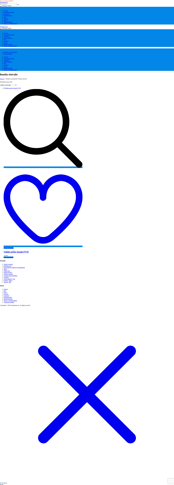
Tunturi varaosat (8, 274)
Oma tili (6, 19)
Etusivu (6, 10)
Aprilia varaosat (8, 264)
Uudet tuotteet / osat (9, 279)
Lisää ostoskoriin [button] (8, 257)
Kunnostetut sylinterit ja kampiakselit (14, 267)
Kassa (5, 20)
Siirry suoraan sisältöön (6, 1)
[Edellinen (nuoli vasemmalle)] (0, 484)
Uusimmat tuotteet (9, 12)
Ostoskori (6, 14)
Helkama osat (7, 266)
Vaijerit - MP (7, 282)
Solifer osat (7, 271)
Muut (5, 269)
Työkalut (6, 277)
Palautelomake (8, 15)
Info (5, 17)
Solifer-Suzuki (8, 272)
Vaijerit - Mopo (8, 280)
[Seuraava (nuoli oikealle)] (2, 484)
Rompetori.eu (4, 2)
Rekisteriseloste (8, 22)
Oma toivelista (8, 54)
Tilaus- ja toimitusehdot (10, 23)
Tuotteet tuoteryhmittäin (10, 275)
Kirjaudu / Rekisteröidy (10, 52)
